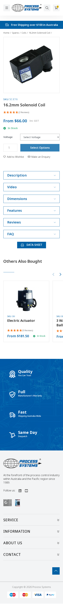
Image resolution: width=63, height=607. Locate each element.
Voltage (8, 137)
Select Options (40, 147)
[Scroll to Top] (56, 571)
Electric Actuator (21, 320)
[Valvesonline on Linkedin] (18, 490)
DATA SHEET (34, 245)
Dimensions (17, 198)
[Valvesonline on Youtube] (25, 490)
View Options (26, 311)
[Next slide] (60, 274)
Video (12, 187)
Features (14, 210)
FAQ (10, 234)
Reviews (14, 222)
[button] (13, 156)
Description (17, 175)
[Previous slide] (53, 274)
